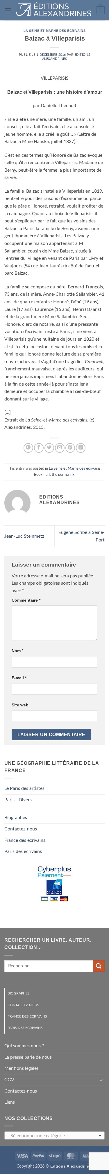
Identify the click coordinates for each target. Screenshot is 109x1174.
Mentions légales (21, 1068)
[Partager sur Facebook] (39, 448)
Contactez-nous (20, 829)
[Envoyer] (99, 966)
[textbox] (53, 1136)
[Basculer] (101, 1080)
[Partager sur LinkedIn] (80, 448)
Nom (17, 650)
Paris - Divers (18, 799)
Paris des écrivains (23, 851)
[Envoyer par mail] (60, 448)
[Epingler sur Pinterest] (70, 448)
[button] (7, 10)
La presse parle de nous (28, 1057)
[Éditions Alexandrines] (54, 10)
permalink (66, 474)
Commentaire (26, 600)
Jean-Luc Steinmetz (24, 536)
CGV (9, 1079)
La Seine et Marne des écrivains (54, 30)
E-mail (19, 677)
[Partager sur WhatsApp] (28, 448)
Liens (9, 1102)
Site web (20, 705)
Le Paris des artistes (24, 788)
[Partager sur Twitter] (49, 448)
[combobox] (54, 1135)
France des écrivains (24, 840)
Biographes (15, 817)
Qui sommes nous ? (24, 1046)
